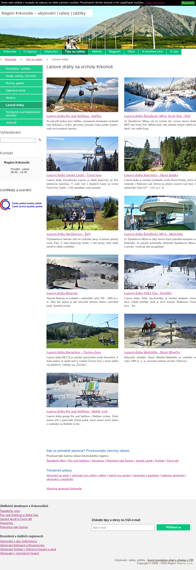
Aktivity (97, 51)
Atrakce (11, 97)
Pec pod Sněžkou (78, 460)
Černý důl (173, 460)
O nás (174, 51)
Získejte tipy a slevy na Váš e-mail (116, 520)
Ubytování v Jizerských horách (19, 553)
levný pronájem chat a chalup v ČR (170, 560)
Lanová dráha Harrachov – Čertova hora (74, 352)
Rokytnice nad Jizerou (120, 460)
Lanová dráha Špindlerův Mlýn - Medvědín (153, 234)
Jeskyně (11, 122)
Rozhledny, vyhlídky (18, 68)
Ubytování (51, 51)
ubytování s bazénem (146, 475)
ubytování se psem (58, 475)
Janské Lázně (144, 460)
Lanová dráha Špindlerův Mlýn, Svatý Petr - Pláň (157, 116)
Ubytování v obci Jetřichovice (18, 541)
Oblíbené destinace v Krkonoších (24, 506)
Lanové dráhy (15, 105)
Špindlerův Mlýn (56, 460)
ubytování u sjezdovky (60, 479)
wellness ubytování (173, 475)
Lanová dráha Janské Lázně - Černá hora (74, 175)
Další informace (155, 2)
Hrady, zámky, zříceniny (21, 75)
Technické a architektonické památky (23, 113)
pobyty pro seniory (120, 475)
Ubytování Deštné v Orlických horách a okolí (28, 549)
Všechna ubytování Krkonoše (64, 488)
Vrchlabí (160, 460)
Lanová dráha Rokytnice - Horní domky (151, 175)
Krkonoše (9, 51)
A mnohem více (152, 51)
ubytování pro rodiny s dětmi (89, 475)
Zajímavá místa (15, 90)
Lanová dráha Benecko (62, 293)
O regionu (30, 51)
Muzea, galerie (15, 83)
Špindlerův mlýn (10, 511)
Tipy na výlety (75, 51)
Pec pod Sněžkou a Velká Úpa (19, 515)
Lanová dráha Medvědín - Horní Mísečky (152, 352)
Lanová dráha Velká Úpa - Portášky (148, 293)
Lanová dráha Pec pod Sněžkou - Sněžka (74, 116)
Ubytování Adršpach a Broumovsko (22, 545)
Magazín (115, 51)
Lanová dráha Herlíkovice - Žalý (69, 234)
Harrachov (98, 460)
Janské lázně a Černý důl (16, 519)
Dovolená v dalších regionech (21, 536)
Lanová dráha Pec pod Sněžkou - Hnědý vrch (77, 411)
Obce (131, 51)
